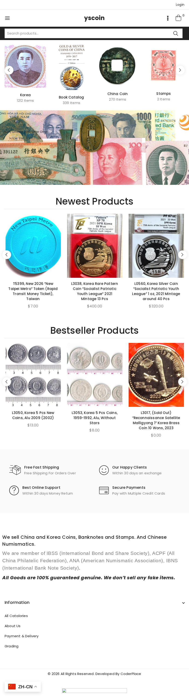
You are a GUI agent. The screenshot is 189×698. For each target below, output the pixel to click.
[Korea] (25, 66)
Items (25, 100)
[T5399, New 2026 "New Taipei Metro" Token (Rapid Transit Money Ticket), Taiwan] (33, 246)
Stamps (163, 93)
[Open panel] (10, 18)
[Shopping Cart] (178, 18)
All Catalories (16, 615)
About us (13, 625)
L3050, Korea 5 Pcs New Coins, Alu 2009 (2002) (33, 415)
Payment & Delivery (22, 636)
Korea (25, 95)
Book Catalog (71, 97)
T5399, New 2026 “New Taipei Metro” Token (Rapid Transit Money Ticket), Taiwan (33, 291)
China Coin (117, 93)
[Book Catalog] (71, 67)
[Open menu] (168, 18)
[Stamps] (163, 65)
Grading (11, 646)
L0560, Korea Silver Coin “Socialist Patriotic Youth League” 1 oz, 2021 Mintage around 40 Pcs (156, 291)
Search (176, 33)
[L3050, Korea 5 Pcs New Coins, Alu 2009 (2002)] (33, 375)
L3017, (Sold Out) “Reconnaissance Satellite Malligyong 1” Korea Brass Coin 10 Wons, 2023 (156, 420)
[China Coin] (117, 65)
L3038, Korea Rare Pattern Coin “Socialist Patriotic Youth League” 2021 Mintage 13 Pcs (94, 291)
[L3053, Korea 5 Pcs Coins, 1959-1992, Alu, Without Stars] (94, 375)
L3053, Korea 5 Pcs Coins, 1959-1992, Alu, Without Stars (95, 417)
